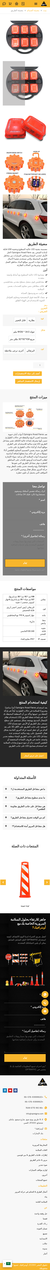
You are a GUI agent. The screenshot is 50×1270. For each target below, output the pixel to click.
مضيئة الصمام (33, 10)
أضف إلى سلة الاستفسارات (27, 373)
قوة (42, 319)
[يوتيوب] (10, 1090)
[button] (36, 3)
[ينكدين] (5, 1090)
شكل (43, 330)
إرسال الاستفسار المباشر (28, 381)
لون (42, 349)
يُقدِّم (25, 563)
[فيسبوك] (15, 1090)
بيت (45, 10)
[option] (32, 320)
